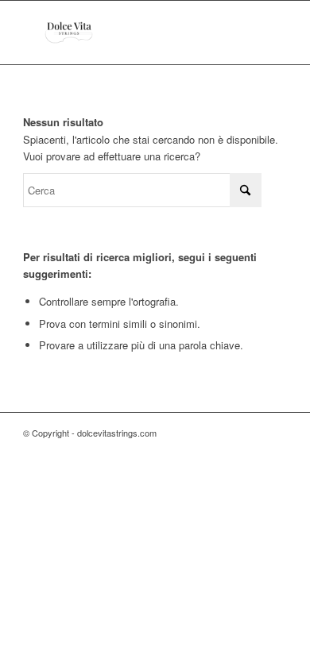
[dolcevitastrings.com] (128, 32)
